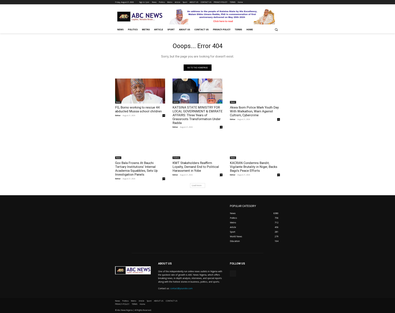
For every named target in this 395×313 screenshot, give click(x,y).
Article (175, 102)
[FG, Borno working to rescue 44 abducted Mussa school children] (140, 91)
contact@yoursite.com (181, 288)
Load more (197, 185)
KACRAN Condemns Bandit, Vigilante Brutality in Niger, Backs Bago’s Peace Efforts (253, 166)
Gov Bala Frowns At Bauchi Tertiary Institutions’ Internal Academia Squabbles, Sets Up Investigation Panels (136, 168)
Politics (176, 158)
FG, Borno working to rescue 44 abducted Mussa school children (138, 109)
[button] (276, 29)
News (118, 102)
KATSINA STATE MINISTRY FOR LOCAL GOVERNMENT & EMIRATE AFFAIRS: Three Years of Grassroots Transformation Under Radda (197, 115)
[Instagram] (265, 2)
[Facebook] (261, 2)
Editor (118, 115)
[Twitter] (269, 2)
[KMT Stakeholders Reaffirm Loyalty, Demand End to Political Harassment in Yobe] (197, 146)
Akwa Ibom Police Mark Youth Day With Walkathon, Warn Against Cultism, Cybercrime (254, 111)
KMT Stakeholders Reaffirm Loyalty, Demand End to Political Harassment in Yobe (196, 166)
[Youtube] (278, 2)
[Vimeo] (274, 2)
